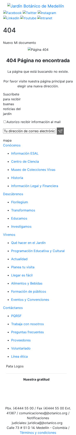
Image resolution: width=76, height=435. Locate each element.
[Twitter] (29, 13)
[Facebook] (12, 13)
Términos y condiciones (38, 433)
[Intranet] (44, 18)
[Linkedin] (11, 18)
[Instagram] (46, 13)
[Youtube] (27, 18)
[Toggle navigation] (70, 6)
